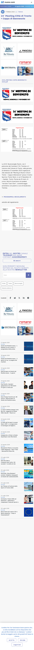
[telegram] (28, 298)
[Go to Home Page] (16, 11)
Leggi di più (17, 644)
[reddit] (15, 298)
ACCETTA (11, 640)
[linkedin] (23, 298)
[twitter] (19, 298)
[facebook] (10, 298)
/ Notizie (20, 11)
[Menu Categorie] (31, 2)
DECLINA (22, 640)
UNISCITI (18, 260)
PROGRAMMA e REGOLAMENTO (15, 197)
